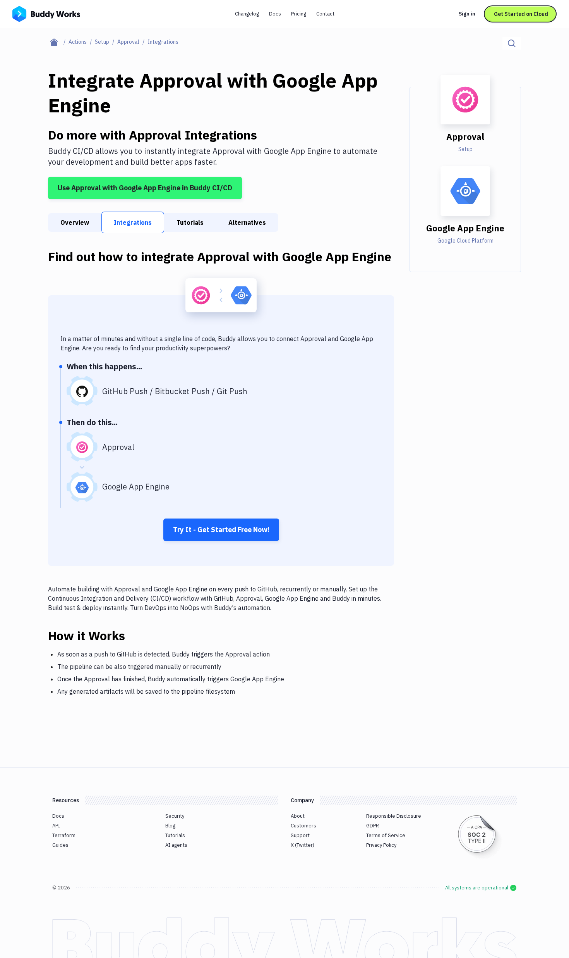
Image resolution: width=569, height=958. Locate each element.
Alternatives (247, 222)
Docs (275, 13)
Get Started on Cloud (521, 13)
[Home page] (58, 42)
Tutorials (190, 222)
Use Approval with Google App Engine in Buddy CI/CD (145, 187)
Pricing (298, 13)
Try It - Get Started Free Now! (221, 529)
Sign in (467, 13)
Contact (325, 13)
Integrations (133, 222)
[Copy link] (134, 635)
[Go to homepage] (46, 13)
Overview (74, 222)
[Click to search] (511, 43)
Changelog (247, 13)
